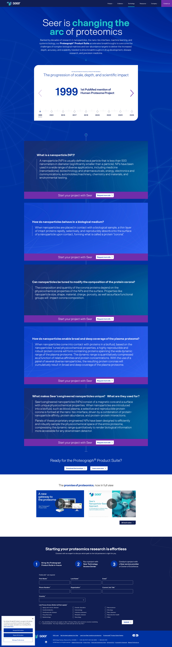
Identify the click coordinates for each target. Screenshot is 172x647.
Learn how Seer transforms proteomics (90, 635)
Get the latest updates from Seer (69, 635)
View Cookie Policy (9, 626)
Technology (131, 3)
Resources (143, 3)
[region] (18, 631)
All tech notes (126, 523)
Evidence (120, 3)
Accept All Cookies (18, 630)
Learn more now (98, 468)
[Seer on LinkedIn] (46, 642)
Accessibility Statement (121, 642)
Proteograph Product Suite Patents (113, 635)
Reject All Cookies (18, 635)
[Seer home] (40, 636)
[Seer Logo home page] (13, 3)
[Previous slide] (40, 93)
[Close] (33, 619)
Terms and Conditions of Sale (98, 642)
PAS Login (56, 635)
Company (154, 3)
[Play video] (60, 504)
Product (110, 3)
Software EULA (110, 642)
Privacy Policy (86, 642)
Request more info (104, 195)
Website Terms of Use (77, 642)
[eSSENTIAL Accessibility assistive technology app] (135, 635)
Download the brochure (74, 468)
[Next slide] (132, 93)
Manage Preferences (133, 642)
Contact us (166, 3)
